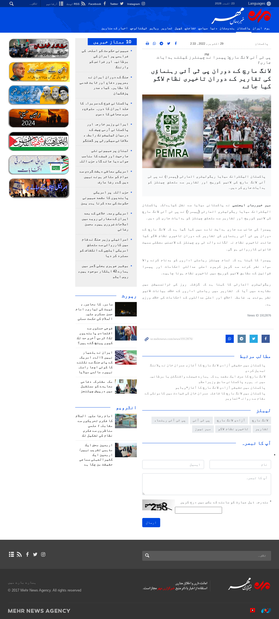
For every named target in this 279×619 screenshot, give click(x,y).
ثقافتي (190, 28)
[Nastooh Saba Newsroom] (263, 610)
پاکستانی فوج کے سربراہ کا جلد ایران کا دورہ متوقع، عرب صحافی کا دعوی (104, 108)
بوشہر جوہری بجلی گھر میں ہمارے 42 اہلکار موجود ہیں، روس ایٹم (103, 271)
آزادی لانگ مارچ (231, 420)
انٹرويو (126, 407)
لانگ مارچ (260, 420)
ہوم (267, 28)
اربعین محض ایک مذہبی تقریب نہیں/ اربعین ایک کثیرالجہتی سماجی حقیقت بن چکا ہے (96, 454)
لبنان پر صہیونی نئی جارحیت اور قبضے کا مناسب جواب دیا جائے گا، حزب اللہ (104, 156)
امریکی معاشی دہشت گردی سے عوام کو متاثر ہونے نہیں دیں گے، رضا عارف (104, 176)
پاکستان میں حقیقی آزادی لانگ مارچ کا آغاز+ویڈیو (220, 387)
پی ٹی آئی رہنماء (170, 420)
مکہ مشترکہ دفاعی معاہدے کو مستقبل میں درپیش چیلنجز (97, 386)
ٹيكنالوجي (138, 28)
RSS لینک (73, 3)
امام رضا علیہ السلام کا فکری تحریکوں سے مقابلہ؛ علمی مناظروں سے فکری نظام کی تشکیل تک (94, 425)
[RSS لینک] (19, 554)
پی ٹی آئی (201, 420)
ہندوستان (227, 28)
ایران (257, 28)
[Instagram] (43, 554)
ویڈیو (154, 28)
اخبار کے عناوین (114, 28)
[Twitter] (35, 554)
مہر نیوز (203, 429)
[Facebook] (27, 554)
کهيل (178, 28)
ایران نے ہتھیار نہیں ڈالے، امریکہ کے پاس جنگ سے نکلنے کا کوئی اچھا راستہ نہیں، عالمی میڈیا (95, 362)
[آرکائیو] (11, 554)
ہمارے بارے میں (22, 582)
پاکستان (243, 28)
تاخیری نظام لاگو (233, 429)
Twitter (114, 3)
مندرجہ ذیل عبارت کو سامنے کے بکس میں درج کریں (225, 502)
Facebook (95, 3)
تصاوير (166, 28)
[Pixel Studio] (250, 610)
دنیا (213, 28)
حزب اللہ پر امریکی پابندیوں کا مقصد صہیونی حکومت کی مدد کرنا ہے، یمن (105, 197)
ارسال (151, 522)
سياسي (203, 28)
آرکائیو (52, 3)
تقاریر (261, 429)
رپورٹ (129, 295)
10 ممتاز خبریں (112, 41)
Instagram (134, 3)
